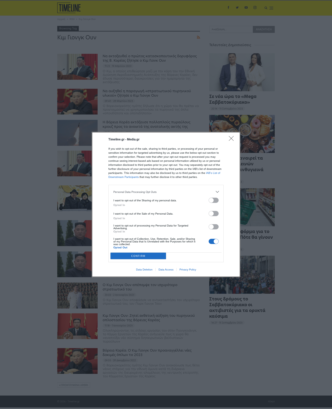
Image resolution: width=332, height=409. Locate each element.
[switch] (214, 200)
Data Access (166, 269)
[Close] (232, 139)
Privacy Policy (187, 269)
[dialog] (166, 204)
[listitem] (166, 192)
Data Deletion (144, 269)
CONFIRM (138, 256)
